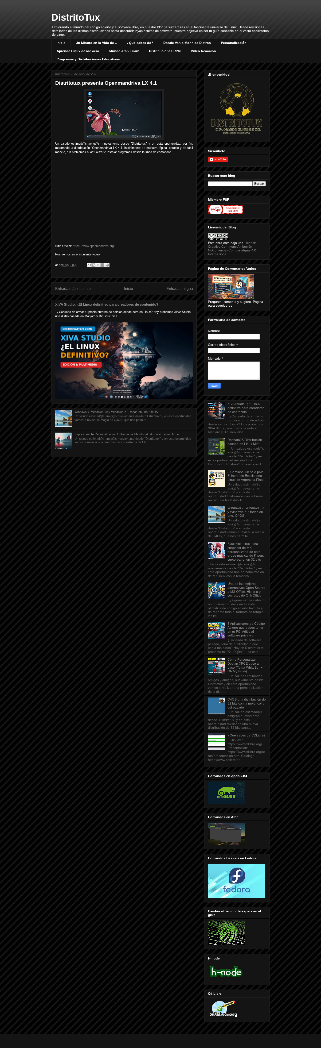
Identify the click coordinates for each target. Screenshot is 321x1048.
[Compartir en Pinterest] (107, 265)
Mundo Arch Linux (124, 51)
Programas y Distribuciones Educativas (88, 59)
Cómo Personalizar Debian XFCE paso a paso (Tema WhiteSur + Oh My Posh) (244, 665)
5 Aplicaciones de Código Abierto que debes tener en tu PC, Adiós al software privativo (246, 629)
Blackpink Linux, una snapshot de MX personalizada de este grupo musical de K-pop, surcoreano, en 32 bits (245, 551)
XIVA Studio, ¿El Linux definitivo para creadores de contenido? (106, 304)
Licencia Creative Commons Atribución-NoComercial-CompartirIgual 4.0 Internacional (232, 248)
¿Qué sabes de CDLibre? (246, 735)
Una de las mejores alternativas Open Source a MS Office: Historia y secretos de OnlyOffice (246, 589)
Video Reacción (203, 51)
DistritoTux (75, 17)
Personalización (234, 43)
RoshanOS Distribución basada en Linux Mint (244, 442)
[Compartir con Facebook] (102, 265)
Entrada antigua (179, 289)
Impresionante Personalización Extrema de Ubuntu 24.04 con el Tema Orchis (127, 434)
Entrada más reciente (73, 289)
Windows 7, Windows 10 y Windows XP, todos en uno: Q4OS (116, 412)
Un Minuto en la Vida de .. (96, 43)
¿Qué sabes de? (140, 43)
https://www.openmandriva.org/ (94, 246)
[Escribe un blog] (93, 265)
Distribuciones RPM (165, 51)
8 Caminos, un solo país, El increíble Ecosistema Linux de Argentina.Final (245, 476)
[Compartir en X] (98, 265)
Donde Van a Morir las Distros (187, 43)
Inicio (61, 43)
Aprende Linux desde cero (78, 51)
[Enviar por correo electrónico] (89, 265)
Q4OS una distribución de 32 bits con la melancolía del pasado (246, 703)
